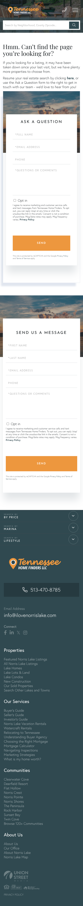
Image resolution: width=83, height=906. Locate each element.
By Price (11, 517)
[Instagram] (25, 632)
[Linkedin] (12, 632)
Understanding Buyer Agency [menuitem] (25, 737)
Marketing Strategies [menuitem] (19, 754)
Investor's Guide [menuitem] (16, 719)
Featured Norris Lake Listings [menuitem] (25, 659)
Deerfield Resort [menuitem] (16, 783)
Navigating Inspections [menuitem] (21, 750)
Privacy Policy (27, 219)
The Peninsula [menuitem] (14, 806)
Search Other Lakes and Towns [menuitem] (27, 690)
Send (41, 243)
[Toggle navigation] (75, 10)
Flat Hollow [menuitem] (12, 788)
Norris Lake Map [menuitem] (16, 857)
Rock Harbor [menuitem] (13, 810)
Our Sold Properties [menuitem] (18, 686)
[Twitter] (18, 632)
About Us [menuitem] (11, 844)
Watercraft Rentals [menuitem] (18, 728)
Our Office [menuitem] (11, 848)
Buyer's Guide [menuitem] (14, 710)
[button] (74, 25)
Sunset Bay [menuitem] (12, 814)
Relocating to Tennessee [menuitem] (22, 732)
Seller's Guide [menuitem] (14, 715)
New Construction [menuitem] (17, 681)
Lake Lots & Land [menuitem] (17, 672)
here (70, 78)
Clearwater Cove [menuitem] (16, 779)
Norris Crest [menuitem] (13, 792)
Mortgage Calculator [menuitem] (19, 746)
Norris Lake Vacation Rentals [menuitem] (25, 723)
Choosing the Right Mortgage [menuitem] (26, 741)
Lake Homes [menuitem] (13, 668)
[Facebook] (5, 632)
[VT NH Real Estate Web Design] (41, 876)
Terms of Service (23, 258)
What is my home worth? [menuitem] (22, 759)
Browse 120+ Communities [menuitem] (23, 823)
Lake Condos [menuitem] (13, 677)
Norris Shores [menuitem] (14, 801)
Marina (10, 529)
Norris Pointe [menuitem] (13, 797)
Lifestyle (12, 541)
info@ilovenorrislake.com (30, 615)
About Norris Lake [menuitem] (17, 852)
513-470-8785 (45, 590)
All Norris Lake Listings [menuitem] (21, 663)
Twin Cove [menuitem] (11, 819)
